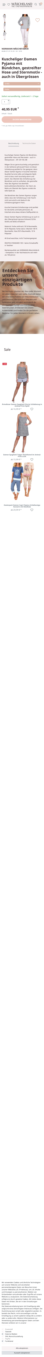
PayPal (7, 1339)
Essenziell (9, 1329)
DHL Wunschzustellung (14, 1336)
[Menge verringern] (8, 103)
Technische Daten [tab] (29, 143)
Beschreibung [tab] (13, 143)
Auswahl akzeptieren (22, 1353)
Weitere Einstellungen (10, 1343)
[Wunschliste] (9, 4)
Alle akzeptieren (22, 1348)
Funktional (9, 1341)
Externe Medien (11, 1334)
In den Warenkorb (22, 119)
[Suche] (36, 4)
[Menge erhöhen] (8, 100)
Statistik (8, 1331)
